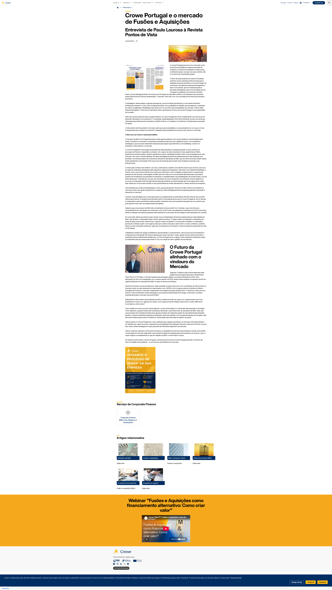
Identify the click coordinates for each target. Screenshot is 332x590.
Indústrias (126, 3)
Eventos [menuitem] (290, 3)
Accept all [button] (310, 582)
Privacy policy (5, 588)
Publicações (137, 3)
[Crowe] (6, 2)
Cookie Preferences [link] (122, 568)
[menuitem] (117, 3)
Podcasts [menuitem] (283, 3)
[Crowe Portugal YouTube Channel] (128, 564)
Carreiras (158, 3)
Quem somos (147, 3)
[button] (330, 575)
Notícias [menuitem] (296, 3)
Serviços (116, 3)
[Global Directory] (301, 3)
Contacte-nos (319, 3)
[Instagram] (118, 564)
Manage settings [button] (296, 582)
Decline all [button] (322, 582)
